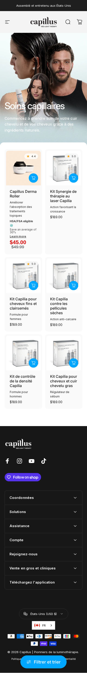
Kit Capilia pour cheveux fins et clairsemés (23, 303)
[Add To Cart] (33, 178)
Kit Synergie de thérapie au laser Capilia (63, 196)
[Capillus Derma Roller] (23, 168)
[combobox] (43, 625)
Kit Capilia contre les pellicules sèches (59, 306)
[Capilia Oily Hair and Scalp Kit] (63, 353)
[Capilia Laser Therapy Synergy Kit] (63, 168)
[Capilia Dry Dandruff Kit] (63, 275)
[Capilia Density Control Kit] (23, 353)
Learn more (18, 236)
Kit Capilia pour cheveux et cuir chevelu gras (63, 381)
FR (44, 625)
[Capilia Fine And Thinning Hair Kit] (23, 275)
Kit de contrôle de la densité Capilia (22, 381)
